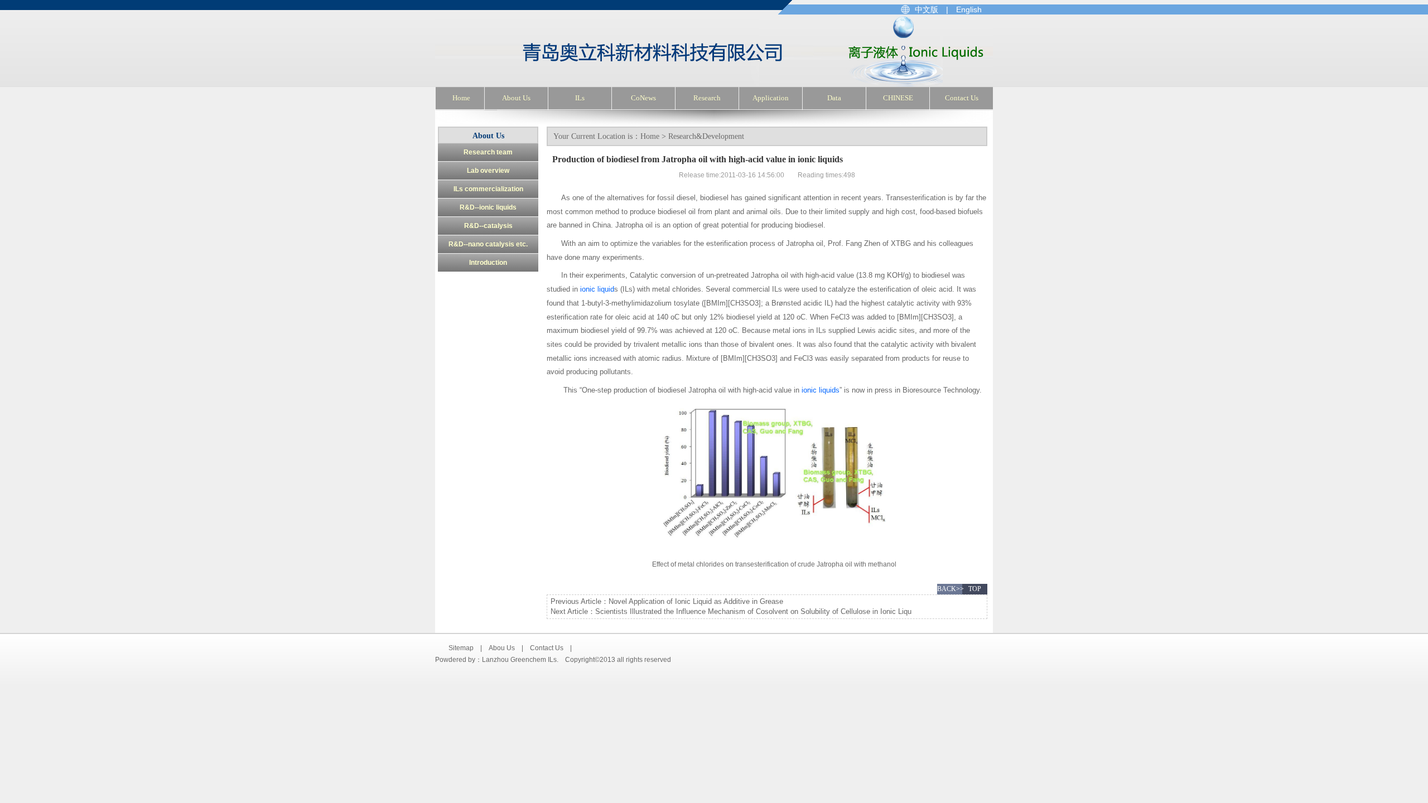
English (969, 9)
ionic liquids (821, 390)
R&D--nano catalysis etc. (488, 244)
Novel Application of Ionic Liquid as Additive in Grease (696, 601)
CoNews (643, 98)
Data (834, 98)
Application (770, 98)
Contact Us (961, 98)
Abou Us (502, 648)
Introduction (488, 263)
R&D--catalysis (488, 226)
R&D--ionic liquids (488, 207)
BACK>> (949, 589)
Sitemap (461, 648)
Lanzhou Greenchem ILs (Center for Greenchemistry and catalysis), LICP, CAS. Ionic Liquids (595, 51)
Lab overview (488, 171)
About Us (516, 98)
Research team (488, 152)
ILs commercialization (488, 189)
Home (461, 98)
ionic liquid (597, 289)
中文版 (926, 9)
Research (707, 98)
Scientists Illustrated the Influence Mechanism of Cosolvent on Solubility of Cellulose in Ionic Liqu (753, 611)
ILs (580, 98)
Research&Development (706, 136)
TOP (974, 589)
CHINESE (898, 98)
